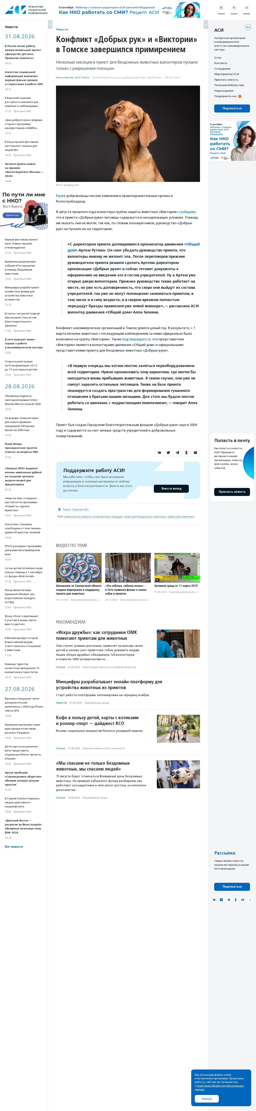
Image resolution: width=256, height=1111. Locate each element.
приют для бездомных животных (145, 516)
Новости (62, 29)
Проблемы (154, 77)
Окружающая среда (96, 702)
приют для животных (181, 516)
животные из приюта (77, 516)
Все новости (14, 847)
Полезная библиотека (229, 85)
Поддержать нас (225, 96)
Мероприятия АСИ (226, 74)
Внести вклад (171, 489)
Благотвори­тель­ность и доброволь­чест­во (119, 77)
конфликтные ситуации (107, 516)
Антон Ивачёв (65, 77)
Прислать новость (226, 79)
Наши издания (223, 90)
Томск (67, 509)
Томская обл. (80, 509)
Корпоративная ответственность (104, 748)
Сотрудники (222, 68)
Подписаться (232, 108)
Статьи (60, 667)
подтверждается (136, 339)
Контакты (220, 63)
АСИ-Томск (82, 77)
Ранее (61, 196)
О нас (217, 57)
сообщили (187, 212)
